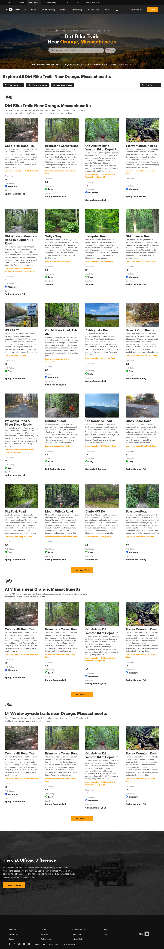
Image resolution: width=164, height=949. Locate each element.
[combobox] (78, 50)
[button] (13, 85)
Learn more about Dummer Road (62, 435)
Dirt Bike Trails (60, 31)
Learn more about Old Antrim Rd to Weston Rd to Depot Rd (102, 160)
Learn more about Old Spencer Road (142, 252)
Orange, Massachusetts (73, 64)
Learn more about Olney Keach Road (142, 435)
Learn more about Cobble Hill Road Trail (21, 160)
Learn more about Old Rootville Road (102, 435)
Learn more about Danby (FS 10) (102, 523)
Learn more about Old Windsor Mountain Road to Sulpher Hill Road (21, 252)
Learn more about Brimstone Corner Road (62, 160)
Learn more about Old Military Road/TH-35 (62, 345)
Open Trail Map (14, 885)
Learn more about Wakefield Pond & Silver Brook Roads (21, 435)
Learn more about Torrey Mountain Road (142, 160)
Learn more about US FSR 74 (21, 345)
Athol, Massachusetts (97, 64)
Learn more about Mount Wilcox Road (62, 523)
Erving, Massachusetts (121, 64)
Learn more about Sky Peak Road (21, 523)
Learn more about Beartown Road (142, 523)
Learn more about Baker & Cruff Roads (142, 345)
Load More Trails (82, 570)
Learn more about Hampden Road (102, 252)
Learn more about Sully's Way (62, 252)
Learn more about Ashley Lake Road (102, 345)
